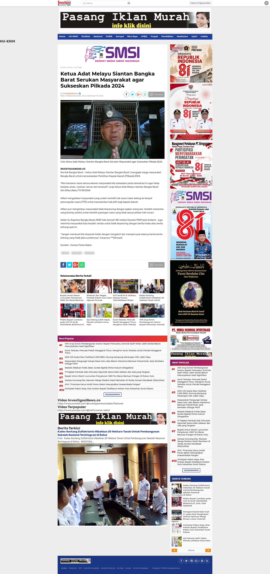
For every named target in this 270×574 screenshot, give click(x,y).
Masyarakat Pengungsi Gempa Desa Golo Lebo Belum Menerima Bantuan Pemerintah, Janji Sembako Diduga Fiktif (114, 362)
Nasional (98, 36)
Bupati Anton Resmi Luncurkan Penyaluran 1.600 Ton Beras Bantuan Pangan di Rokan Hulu (109, 376)
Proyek (154, 36)
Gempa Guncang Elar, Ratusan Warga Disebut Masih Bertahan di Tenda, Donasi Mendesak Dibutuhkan (115, 380)
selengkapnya (112, 394)
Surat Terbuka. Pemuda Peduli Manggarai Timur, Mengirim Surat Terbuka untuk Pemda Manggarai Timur (113, 351)
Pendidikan (167, 36)
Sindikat (85, 36)
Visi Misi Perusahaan (140, 568)
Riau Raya (132, 36)
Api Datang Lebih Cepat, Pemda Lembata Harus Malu (196, 539)
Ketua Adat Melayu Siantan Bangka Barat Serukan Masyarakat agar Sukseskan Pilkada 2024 (107, 80)
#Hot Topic (76, 253)
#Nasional (89, 253)
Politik (109, 36)
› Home (69, 67)
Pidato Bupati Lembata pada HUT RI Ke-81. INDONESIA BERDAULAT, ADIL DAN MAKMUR (197, 502)
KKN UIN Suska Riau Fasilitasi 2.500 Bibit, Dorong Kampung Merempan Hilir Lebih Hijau (108, 357)
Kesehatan (182, 36)
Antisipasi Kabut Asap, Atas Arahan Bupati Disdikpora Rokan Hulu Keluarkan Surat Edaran (109, 388)
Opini (194, 36)
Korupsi (120, 36)
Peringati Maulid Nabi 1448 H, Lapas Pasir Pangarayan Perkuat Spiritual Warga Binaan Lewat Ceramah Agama (190, 516)
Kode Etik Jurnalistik (91, 568)
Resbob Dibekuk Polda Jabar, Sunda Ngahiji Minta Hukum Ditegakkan (99, 368)
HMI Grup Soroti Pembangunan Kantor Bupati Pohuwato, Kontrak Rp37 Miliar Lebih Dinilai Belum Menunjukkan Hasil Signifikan (113, 345)
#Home (65, 253)
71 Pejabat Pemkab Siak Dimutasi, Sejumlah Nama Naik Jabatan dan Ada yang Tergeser (107, 372)
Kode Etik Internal (108, 568)
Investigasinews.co (173, 568)
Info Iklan (120, 568)
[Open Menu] (266, 3)
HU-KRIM (73, 36)
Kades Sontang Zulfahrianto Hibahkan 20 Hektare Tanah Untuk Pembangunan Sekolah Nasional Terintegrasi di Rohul (191, 490)
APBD (144, 36)
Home (62, 36)
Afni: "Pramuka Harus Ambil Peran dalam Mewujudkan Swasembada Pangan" (103, 384)
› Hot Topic (77, 67)
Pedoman (73, 568)
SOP (80, 568)
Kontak (128, 568)
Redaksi (64, 568)
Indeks (204, 36)
